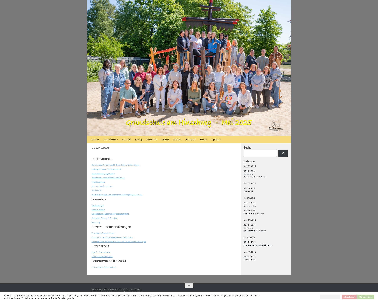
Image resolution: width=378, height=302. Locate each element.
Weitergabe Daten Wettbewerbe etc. (107, 169)
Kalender (165, 139)
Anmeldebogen (98, 205)
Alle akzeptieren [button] (366, 297)
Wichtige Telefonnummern (103, 186)
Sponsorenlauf (250, 206)
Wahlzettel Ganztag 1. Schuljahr (105, 218)
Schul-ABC (126, 139)
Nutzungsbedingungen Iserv (103, 173)
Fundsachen (191, 139)
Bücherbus (248, 174)
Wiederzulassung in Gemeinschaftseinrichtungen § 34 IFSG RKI (118, 195)
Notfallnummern (99, 209)
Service (176, 139)
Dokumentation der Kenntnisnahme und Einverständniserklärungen (120, 241)
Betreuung (96, 222)
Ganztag (138, 139)
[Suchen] (283, 153)
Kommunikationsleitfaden (103, 256)
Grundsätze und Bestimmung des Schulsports (111, 214)
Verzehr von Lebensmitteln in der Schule (109, 178)
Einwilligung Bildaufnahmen (103, 233)
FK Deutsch (249, 191)
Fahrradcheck (249, 260)
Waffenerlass (97, 190)
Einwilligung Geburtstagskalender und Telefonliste (113, 237)
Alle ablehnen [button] (349, 297)
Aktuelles (95, 139)
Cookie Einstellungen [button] (330, 297)
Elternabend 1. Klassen (254, 213)
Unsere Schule (110, 139)
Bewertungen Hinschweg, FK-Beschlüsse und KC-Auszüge (116, 165)
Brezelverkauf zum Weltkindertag (258, 245)
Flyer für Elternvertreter (102, 252)
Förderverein (151, 139)
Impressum (216, 139)
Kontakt (203, 139)
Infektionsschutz (99, 182)
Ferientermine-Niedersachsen (104, 267)
